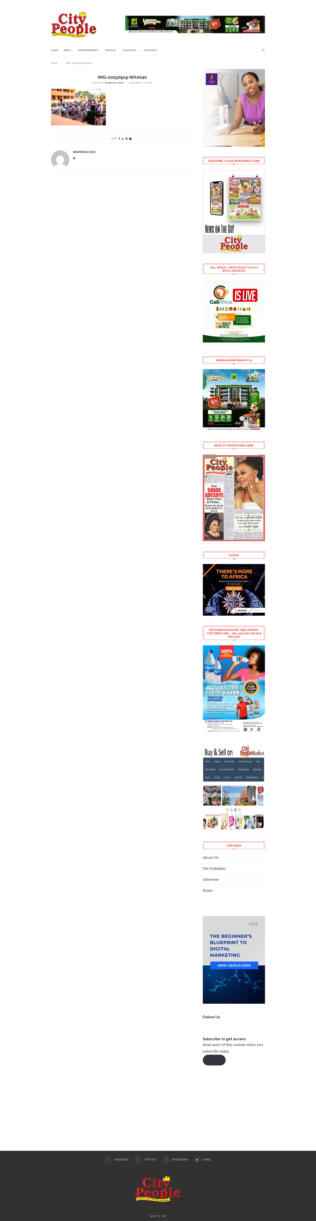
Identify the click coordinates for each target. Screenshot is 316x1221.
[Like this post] (115, 138)
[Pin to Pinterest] (126, 138)
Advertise (150, 50)
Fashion (110, 50)
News (67, 50)
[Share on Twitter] (122, 139)
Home (54, 50)
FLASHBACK (129, 50)
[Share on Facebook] (119, 138)
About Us (210, 857)
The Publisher (214, 868)
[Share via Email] (130, 138)
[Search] (263, 50)
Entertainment (87, 50)
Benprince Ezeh (114, 82)
